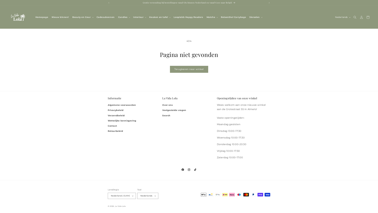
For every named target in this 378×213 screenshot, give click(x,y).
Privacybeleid (116, 110)
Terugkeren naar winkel (189, 69)
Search (166, 115)
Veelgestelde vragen (174, 110)
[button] (83, 17)
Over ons (167, 105)
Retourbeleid (115, 131)
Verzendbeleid (116, 115)
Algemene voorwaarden (122, 105)
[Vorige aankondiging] (109, 3)
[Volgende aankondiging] (269, 3)
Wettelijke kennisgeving (122, 120)
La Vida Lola (120, 206)
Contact (112, 126)
